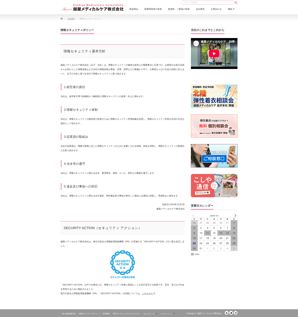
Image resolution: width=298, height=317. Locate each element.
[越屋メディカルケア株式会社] (92, 8)
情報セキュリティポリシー (89, 314)
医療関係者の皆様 (153, 9)
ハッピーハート (166, 314)
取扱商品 (133, 9)
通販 (230, 9)
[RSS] (226, 313)
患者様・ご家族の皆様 (179, 9)
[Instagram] (235, 313)
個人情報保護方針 (69, 314)
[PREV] (194, 215)
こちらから (147, 293)
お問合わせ (216, 9)
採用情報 (106, 314)
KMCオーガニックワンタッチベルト (126, 314)
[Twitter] (231, 313)
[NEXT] (234, 215)
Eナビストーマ (149, 314)
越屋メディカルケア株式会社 (209, 313)
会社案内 (200, 9)
